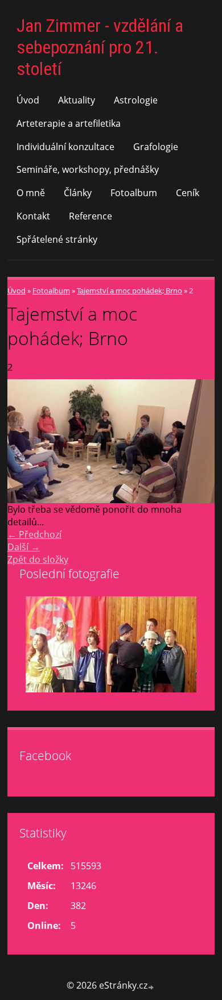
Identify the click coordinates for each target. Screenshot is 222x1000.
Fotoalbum (133, 192)
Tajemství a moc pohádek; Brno (129, 290)
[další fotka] (196, 441)
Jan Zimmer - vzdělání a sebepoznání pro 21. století (100, 47)
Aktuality (76, 100)
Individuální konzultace (65, 146)
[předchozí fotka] (26, 441)
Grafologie (155, 146)
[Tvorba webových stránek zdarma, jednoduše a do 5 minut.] (151, 987)
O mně (31, 192)
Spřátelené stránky (57, 239)
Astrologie (136, 100)
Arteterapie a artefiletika (69, 123)
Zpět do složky (37, 559)
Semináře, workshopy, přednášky (88, 169)
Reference (90, 216)
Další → (23, 547)
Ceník (187, 192)
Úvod (28, 100)
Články (78, 192)
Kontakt (33, 216)
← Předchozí (34, 534)
